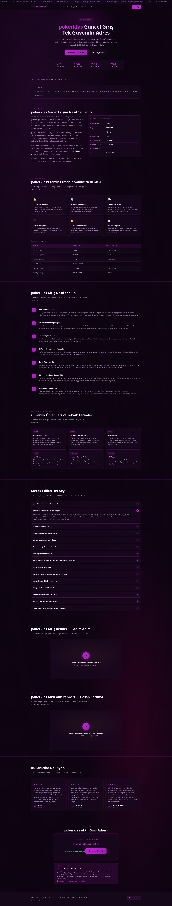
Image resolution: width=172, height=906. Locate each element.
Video (87, 7)
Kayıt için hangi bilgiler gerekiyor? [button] (85, 581)
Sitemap (79, 897)
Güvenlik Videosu (116, 92)
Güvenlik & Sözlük (78, 92)
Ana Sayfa (34, 79)
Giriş (32, 897)
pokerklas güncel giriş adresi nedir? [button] (85, 504)
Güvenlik (93, 7)
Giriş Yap (136, 7)
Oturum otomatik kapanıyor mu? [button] (85, 594)
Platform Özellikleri (53, 92)
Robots (86, 897)
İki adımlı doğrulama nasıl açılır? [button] (85, 547)
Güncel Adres (110, 7)
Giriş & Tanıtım (39, 92)
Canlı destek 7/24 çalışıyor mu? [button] (85, 567)
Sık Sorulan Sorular (92, 92)
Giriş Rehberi (75, 7)
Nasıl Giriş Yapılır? (98, 53)
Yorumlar (101, 7)
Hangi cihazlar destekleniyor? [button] (85, 588)
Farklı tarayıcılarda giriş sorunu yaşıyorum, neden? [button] (85, 574)
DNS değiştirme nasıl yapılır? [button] (85, 553)
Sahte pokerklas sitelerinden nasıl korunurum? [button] (85, 608)
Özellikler (66, 7)
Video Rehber (104, 92)
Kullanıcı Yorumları (131, 92)
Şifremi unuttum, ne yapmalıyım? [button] (85, 540)
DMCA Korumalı (135, 898)
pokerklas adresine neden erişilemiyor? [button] (86, 511)
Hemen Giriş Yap (97, 851)
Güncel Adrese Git (77, 53)
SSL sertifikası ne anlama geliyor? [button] (85, 601)
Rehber (45, 897)
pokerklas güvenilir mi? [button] (85, 526)
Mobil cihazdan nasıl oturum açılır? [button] (85, 533)
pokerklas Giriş (42, 79)
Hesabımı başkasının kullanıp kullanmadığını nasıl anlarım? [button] (85, 560)
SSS (82, 7)
